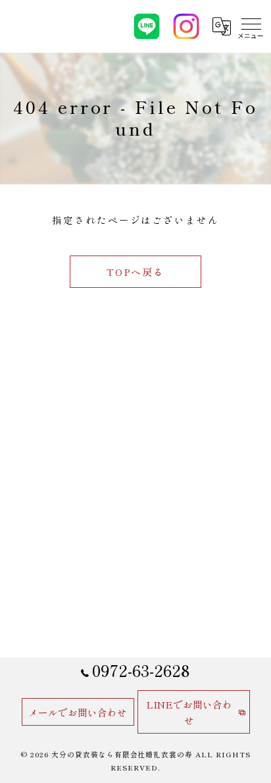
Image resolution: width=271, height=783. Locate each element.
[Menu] (250, 26)
